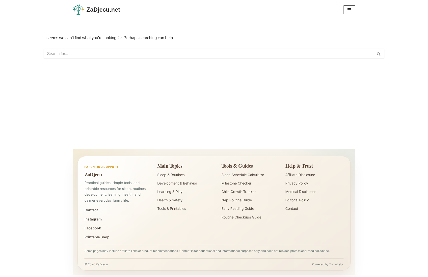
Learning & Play (170, 191)
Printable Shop (96, 237)
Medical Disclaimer (300, 191)
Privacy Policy (296, 183)
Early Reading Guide (237, 208)
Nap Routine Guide (236, 200)
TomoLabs (336, 264)
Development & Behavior (177, 183)
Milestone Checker (236, 183)
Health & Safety (170, 200)
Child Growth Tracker (238, 191)
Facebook (92, 228)
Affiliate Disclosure (300, 175)
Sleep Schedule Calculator (242, 175)
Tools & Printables (171, 208)
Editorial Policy (297, 200)
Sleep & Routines (171, 175)
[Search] (378, 54)
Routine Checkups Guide (241, 217)
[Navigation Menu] (349, 9)
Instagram (93, 219)
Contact (91, 210)
